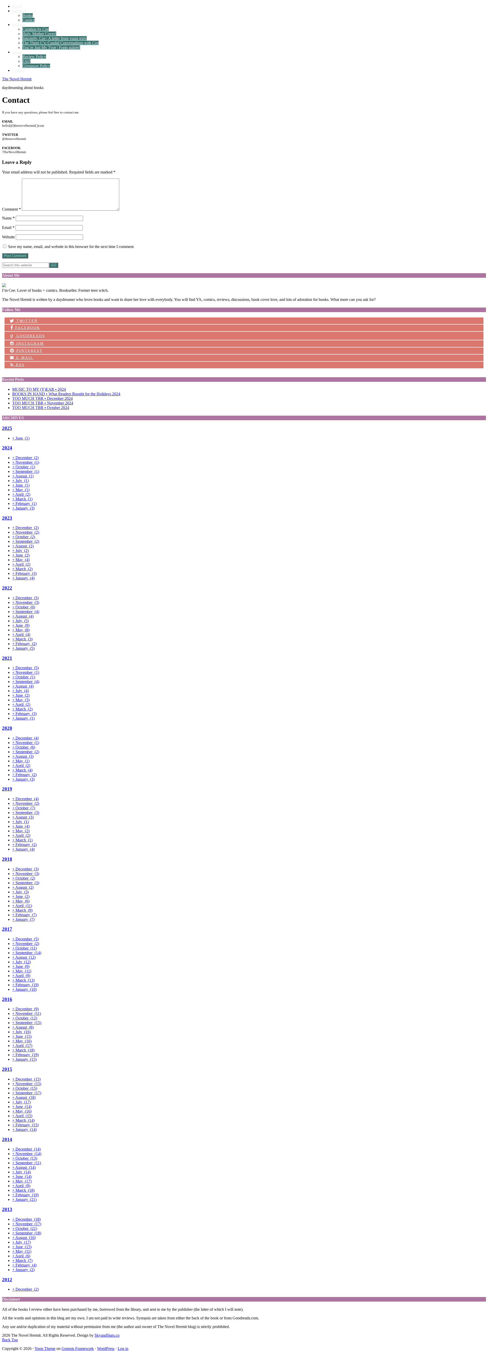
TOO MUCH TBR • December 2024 (42, 398)
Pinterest (29, 351)
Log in (123, 1348)
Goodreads (27, 335)
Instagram (29, 343)
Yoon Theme (45, 1348)
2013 (7, 1209)
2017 (7, 929)
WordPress (105, 1348)
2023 (7, 518)
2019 (7, 789)
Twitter (26, 321)
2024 (7, 447)
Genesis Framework (78, 1348)
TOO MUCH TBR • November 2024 (42, 403)
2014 (7, 1139)
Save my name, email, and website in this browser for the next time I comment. (71, 246)
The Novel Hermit (17, 79)
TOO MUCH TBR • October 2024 (40, 407)
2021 (7, 658)
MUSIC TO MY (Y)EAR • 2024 (39, 389)
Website (8, 237)
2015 (7, 1069)
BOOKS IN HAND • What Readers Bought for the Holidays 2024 (66, 394)
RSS (19, 365)
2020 (7, 728)
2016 (7, 999)
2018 (7, 859)
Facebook (26, 328)
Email (8, 227)
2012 (7, 1279)
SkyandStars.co (107, 1335)
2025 (7, 428)
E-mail (24, 358)
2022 (7, 588)
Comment (11, 209)
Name (8, 218)
